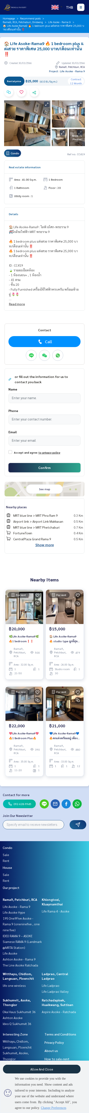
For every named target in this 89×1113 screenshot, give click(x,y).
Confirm (44, 468)
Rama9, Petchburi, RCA (20, 899)
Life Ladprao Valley (55, 991)
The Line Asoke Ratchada (20, 965)
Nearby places (16, 507)
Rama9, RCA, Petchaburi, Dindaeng (23, 22)
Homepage (9, 18)
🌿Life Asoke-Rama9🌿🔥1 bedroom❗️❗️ (24, 638)
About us (51, 1051)
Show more (44, 544)
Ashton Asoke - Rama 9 (19, 959)
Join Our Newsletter (18, 815)
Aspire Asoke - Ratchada (59, 1012)
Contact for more (16, 795)
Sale (6, 855)
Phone (13, 411)
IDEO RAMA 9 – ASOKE (17, 936)
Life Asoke (10, 953)
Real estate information (25, 167)
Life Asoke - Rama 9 (59, 22)
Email (12, 432)
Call (48, 341)
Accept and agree (25, 452)
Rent (6, 861)
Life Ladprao (50, 985)
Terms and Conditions (60, 1034)
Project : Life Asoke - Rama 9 (67, 71)
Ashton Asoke (13, 1018)
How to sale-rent (56, 1059)
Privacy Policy (54, 1042)
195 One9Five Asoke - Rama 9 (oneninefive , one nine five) (21, 924)
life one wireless (14, 985)
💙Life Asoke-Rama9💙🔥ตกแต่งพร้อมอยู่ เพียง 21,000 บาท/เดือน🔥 (64, 735)
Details (13, 214)
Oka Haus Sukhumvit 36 (19, 1012)
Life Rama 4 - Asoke (55, 911)
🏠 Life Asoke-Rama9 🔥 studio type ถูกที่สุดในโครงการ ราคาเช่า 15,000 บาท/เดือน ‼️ (63, 638)
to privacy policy (49, 452)
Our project (11, 888)
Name (12, 389)
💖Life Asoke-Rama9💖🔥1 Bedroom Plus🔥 (24, 735)
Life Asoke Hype (14, 912)
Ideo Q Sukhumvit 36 (17, 1024)
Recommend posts (30, 18)
